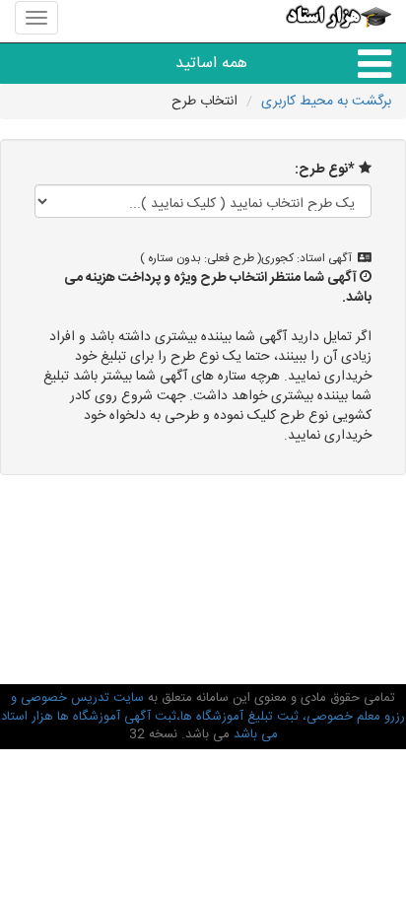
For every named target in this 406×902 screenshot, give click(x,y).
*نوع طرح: (325, 169)
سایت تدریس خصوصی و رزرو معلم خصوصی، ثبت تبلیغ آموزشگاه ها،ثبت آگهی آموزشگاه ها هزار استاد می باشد (203, 716)
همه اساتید (211, 63)
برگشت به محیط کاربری (326, 101)
